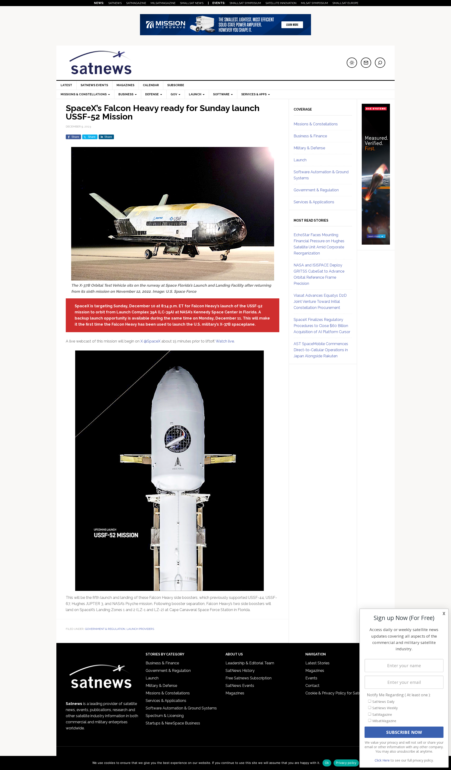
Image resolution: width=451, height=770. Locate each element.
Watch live (225, 341)
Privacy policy (346, 763)
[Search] (380, 63)
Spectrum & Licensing (165, 715)
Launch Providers (140, 629)
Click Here (382, 760)
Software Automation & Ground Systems (181, 708)
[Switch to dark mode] (352, 63)
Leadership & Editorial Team (250, 663)
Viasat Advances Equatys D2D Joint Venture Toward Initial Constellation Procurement (320, 301)
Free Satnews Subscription (249, 678)
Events (311, 678)
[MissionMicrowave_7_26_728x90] (225, 33)
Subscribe (175, 85)
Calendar (151, 85)
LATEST (66, 85)
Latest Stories (317, 663)
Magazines (125, 85)
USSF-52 (254, 306)
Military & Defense (309, 148)
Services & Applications (314, 202)
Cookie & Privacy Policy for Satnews (336, 693)
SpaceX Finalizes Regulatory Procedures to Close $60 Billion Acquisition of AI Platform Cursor (322, 325)
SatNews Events (94, 85)
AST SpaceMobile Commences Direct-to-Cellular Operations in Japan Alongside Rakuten (321, 350)
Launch (300, 160)
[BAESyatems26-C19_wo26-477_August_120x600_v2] (376, 242)
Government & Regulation (105, 629)
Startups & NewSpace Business (173, 723)
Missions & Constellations (316, 124)
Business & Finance (310, 136)
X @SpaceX (150, 341)
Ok (327, 763)
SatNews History (240, 670)
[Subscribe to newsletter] (366, 63)
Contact (312, 685)
